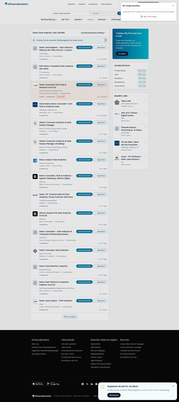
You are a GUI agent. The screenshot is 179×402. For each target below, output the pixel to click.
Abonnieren (114, 395)
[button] (89, 201)
